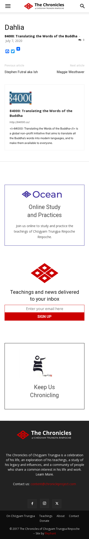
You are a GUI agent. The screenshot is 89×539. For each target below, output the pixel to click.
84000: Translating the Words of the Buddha (41, 36)
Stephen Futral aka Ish (21, 72)
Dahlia (14, 27)
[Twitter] (56, 503)
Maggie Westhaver (70, 72)
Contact (74, 516)
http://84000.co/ (20, 122)
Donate (44, 521)
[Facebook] (32, 503)
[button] (7, 6)
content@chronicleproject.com (53, 484)
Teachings (45, 516)
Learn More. (45, 474)
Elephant (50, 533)
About (61, 516)
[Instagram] (44, 503)
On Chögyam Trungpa (20, 516)
